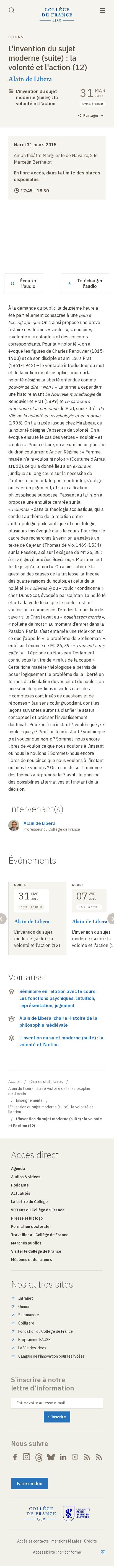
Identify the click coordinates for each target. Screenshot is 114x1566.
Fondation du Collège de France (45, 1331)
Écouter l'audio (28, 283)
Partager (91, 115)
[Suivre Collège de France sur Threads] (39, 1457)
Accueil (14, 1081)
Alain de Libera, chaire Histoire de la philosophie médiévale (58, 1021)
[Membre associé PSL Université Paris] (76, 1514)
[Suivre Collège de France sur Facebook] (15, 1457)
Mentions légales (66, 1541)
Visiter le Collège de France (36, 1251)
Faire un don (29, 1483)
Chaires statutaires (46, 1081)
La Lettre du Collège (29, 1201)
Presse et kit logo (27, 1218)
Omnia (23, 1306)
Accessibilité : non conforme (57, 1552)
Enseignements (29, 1100)
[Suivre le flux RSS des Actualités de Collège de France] (87, 1457)
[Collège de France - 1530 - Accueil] (57, 15)
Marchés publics (26, 1243)
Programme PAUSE (34, 1339)
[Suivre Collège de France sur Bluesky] (51, 1457)
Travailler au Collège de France (39, 1234)
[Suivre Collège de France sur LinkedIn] (63, 1457)
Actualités (20, 1193)
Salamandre (28, 1314)
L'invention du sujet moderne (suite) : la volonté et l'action (37, 97)
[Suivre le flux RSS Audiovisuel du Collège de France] (99, 1457)
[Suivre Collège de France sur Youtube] (75, 1457)
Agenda (18, 1168)
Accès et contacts (33, 1541)
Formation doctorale (30, 1226)
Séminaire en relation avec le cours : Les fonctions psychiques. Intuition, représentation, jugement (58, 998)
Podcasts (19, 1185)
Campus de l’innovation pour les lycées (51, 1356)
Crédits (90, 1541)
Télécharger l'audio (90, 283)
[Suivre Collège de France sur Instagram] (27, 1457)
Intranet (25, 1298)
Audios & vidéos (25, 1176)
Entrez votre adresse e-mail (41, 1402)
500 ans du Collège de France (37, 1209)
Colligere (26, 1323)
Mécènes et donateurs (31, 1259)
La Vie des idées (32, 1347)
